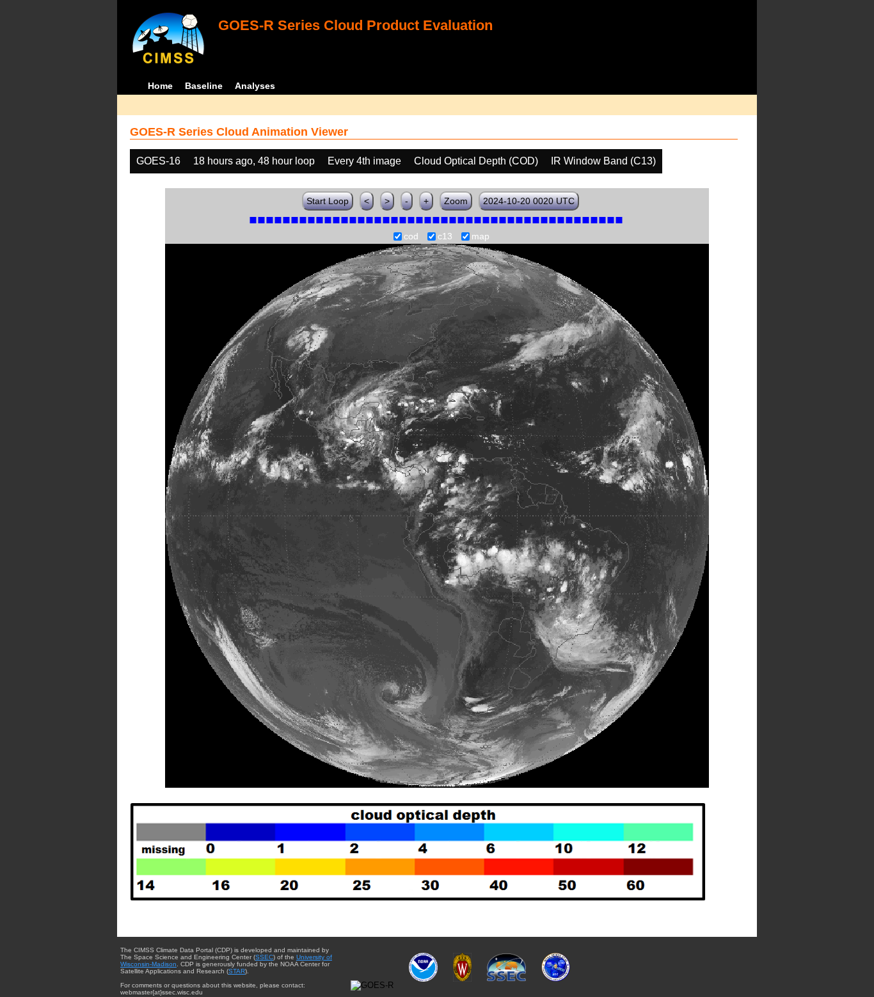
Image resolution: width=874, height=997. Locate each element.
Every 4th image (364, 161)
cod (411, 237)
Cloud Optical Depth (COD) (476, 161)
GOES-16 (158, 161)
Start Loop (327, 201)
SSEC (264, 957)
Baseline (204, 86)
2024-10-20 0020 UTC (529, 201)
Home (160, 86)
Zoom (456, 201)
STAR (236, 971)
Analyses (255, 86)
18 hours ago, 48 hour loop (254, 161)
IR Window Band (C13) (603, 161)
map (480, 237)
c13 (445, 237)
